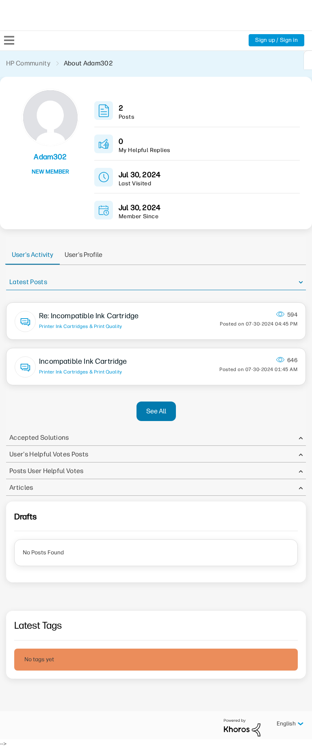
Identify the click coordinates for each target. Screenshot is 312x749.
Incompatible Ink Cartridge (83, 361)
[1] (308, 60)
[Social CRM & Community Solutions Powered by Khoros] (242, 727)
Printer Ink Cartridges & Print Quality (80, 326)
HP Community (28, 63)
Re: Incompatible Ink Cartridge (89, 315)
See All (156, 411)
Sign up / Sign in (276, 40)
